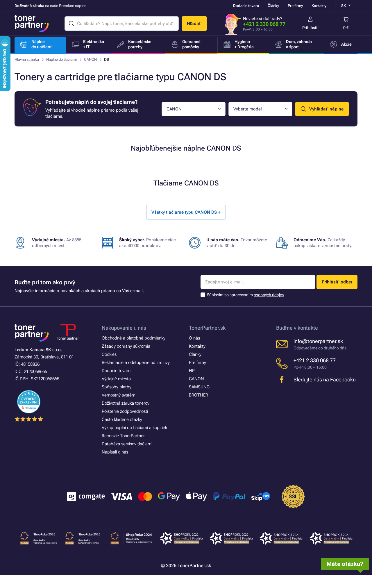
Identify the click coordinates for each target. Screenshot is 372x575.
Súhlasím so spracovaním (245, 294)
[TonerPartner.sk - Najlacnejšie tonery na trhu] (32, 23)
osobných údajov (269, 294)
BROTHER (198, 395)
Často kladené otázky (122, 419)
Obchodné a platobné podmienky (133, 338)
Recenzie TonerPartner (123, 435)
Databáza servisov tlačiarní (127, 444)
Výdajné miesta (116, 378)
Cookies (109, 354)
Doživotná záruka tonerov (125, 403)
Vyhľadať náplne (326, 109)
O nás (194, 338)
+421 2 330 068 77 (264, 24)
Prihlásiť (310, 27)
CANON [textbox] (174, 109)
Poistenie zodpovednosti (125, 411)
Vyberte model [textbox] (247, 109)
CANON (90, 59)
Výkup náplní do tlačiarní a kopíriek (134, 427)
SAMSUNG (199, 387)
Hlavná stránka (27, 59)
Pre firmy (295, 5)
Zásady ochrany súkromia (126, 346)
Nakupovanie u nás (124, 328)
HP (192, 370)
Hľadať (194, 23)
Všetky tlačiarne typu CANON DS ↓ (186, 212)
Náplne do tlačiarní (61, 59)
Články (273, 5)
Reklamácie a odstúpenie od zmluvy (136, 362)
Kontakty (319, 5)
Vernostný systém (118, 395)
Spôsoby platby (116, 387)
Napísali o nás (115, 452)
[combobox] (194, 109)
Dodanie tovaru (246, 5)
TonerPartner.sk (207, 328)
